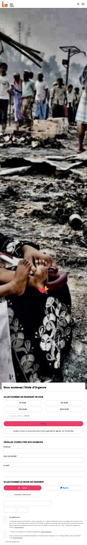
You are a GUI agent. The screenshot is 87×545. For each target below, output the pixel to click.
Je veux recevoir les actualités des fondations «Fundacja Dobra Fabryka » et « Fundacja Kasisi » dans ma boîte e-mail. (45, 537)
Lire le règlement (46, 532)
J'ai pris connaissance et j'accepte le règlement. (30, 532)
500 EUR (64, 409)
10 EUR (22, 403)
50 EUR (64, 403)
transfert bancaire (22, 495)
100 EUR (23, 409)
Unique (43, 424)
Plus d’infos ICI (19, 527)
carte (24, 488)
